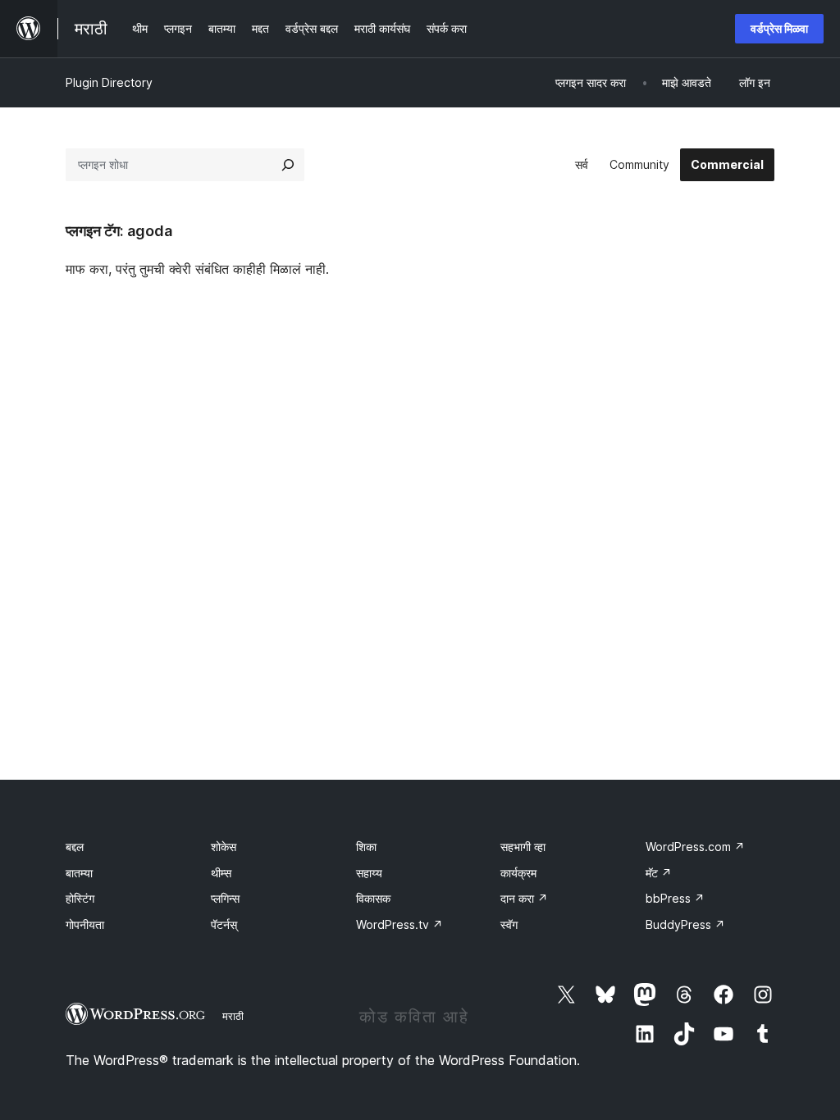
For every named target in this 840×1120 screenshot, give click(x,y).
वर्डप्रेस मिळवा (779, 28)
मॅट (659, 873)
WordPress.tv (399, 924)
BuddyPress (685, 924)
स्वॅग (509, 924)
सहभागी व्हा (523, 847)
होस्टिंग (80, 898)
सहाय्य (369, 873)
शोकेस (223, 847)
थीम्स (221, 873)
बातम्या (79, 873)
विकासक (373, 898)
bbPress (675, 898)
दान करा (524, 898)
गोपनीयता (85, 924)
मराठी (233, 1015)
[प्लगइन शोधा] (288, 164)
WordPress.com (695, 847)
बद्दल (75, 847)
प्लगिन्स (225, 898)
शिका (366, 847)
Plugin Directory (109, 82)
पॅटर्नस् (224, 924)
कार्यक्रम (518, 873)
